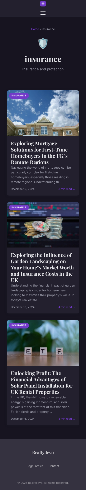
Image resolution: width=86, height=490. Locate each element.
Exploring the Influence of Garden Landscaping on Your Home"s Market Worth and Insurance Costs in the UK (42, 267)
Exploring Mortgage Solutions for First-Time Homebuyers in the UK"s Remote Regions (39, 152)
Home (35, 29)
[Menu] (43, 13)
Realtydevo (43, 452)
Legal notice (35, 466)
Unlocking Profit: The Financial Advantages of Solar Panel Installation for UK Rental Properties (41, 382)
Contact (53, 466)
